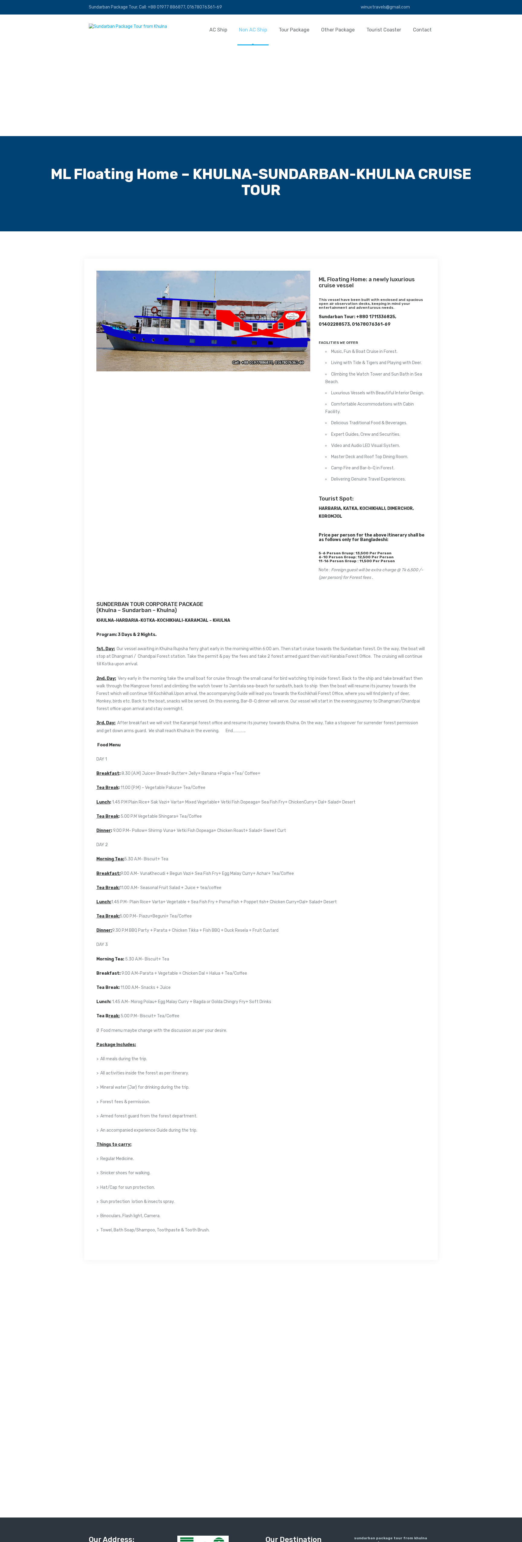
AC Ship (218, 30)
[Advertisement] (261, 90)
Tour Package (294, 30)
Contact (422, 30)
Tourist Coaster (383, 30)
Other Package (338, 30)
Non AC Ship (253, 30)
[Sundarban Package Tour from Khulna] (128, 26)
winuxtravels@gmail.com (385, 7)
